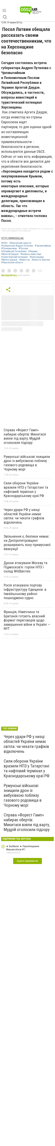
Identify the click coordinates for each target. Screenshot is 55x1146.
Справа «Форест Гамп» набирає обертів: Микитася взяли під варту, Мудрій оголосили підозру (25, 436)
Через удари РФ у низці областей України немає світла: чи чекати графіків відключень (24, 516)
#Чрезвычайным (43, 245)
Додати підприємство (27, 860)
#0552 (4, 243)
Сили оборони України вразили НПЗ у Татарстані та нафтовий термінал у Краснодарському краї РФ (26, 489)
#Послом (23, 248)
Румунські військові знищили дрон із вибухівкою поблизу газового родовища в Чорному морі (27, 463)
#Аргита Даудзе (9, 259)
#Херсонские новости (20, 243)
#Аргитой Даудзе (10, 254)
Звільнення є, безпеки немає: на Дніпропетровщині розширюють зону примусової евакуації (27, 542)
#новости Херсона (41, 259)
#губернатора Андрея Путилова (17, 245)
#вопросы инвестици (30, 254)
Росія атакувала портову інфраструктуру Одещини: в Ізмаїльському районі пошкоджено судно (25, 591)
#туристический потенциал (14, 257)
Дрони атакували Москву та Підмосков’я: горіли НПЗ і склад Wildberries (25, 567)
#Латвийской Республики (13, 251)
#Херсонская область (12, 262)
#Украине (33, 251)
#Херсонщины (37, 257)
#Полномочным (9, 248)
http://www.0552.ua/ (12, 238)
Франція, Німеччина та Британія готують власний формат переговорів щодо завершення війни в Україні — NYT (27, 620)
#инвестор (24, 259)
